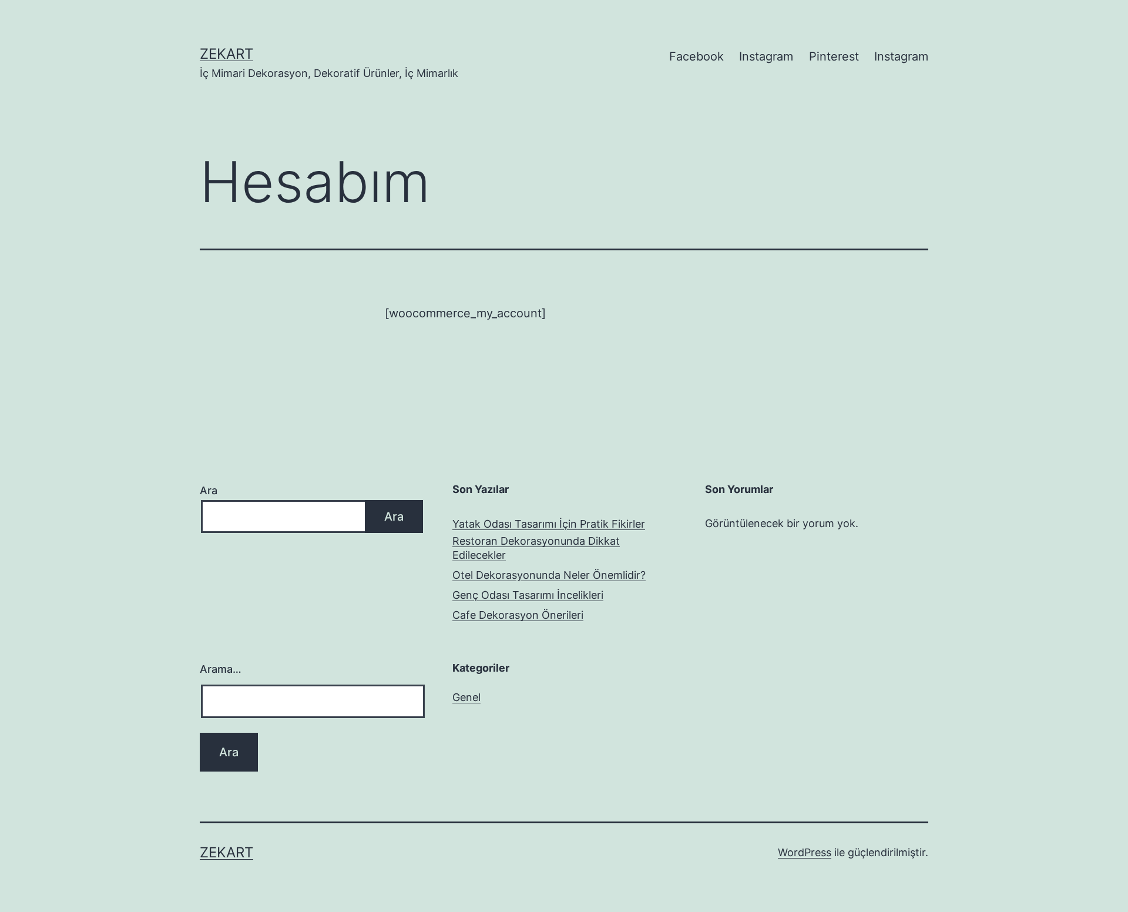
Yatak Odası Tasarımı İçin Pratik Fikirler (548, 524)
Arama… (220, 669)
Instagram (766, 56)
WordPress (804, 852)
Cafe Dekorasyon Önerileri (517, 615)
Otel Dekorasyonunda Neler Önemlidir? (549, 575)
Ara (208, 490)
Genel (466, 697)
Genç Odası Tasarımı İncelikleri (527, 595)
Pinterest (834, 56)
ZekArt (226, 53)
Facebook (696, 56)
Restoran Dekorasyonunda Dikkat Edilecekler (536, 548)
